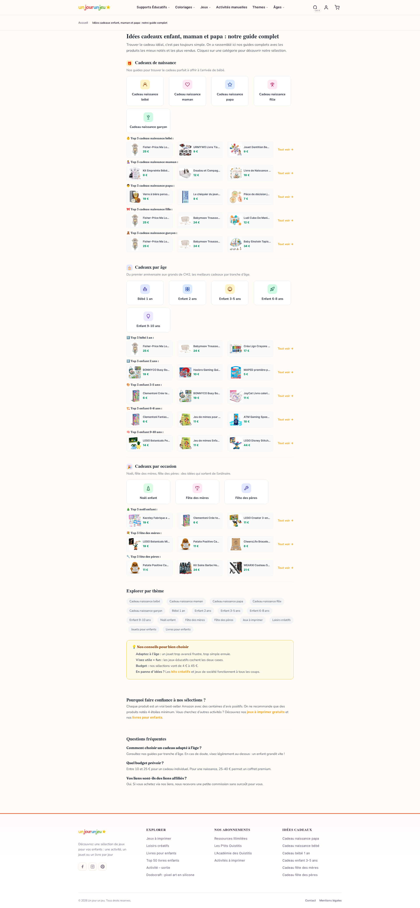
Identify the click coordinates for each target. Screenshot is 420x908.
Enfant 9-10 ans (140, 620)
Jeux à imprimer (253, 620)
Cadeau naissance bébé (145, 601)
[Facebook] (82, 866)
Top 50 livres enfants (162, 860)
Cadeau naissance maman (186, 601)
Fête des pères (223, 620)
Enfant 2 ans (203, 611)
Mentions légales (330, 900)
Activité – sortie (158, 868)
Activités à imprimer (229, 860)
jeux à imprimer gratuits (266, 712)
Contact (310, 900)
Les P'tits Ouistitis (228, 846)
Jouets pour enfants (143, 629)
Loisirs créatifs (281, 620)
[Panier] (337, 7)
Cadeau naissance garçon (146, 611)
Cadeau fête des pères (300, 875)
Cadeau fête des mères (300, 868)
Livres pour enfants (178, 629)
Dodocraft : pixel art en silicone (170, 875)
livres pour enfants (147, 717)
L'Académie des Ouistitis (233, 853)
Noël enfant (168, 620)
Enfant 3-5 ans (230, 611)
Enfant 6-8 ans (259, 611)
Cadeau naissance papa (228, 601)
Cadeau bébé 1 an (296, 853)
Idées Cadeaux (297, 829)
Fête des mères (195, 620)
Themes (258, 7)
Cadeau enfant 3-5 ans (300, 860)
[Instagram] (92, 866)
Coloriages (183, 7)
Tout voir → (286, 150)
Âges (277, 7)
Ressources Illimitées (230, 839)
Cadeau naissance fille (267, 601)
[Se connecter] (326, 7)
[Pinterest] (102, 866)
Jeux (204, 7)
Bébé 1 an (178, 611)
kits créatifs (180, 672)
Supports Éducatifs (152, 7)
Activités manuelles (231, 7)
